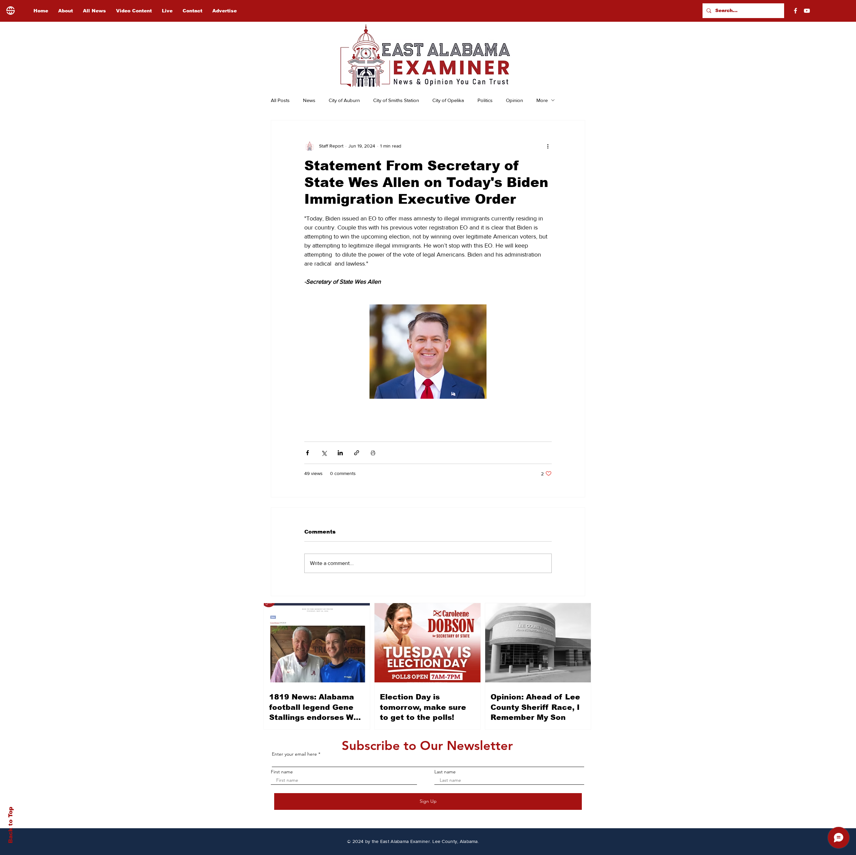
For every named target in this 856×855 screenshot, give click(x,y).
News (309, 100)
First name (282, 771)
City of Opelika (448, 100)
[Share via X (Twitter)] (324, 453)
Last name (445, 771)
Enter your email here (294, 754)
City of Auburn (344, 100)
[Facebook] (795, 10)
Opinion (514, 100)
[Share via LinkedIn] (340, 453)
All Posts (280, 100)
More (542, 100)
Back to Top (10, 825)
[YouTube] (807, 10)
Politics (485, 100)
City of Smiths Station (396, 100)
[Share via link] (356, 453)
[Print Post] (373, 453)
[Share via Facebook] (307, 453)
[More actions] (548, 146)
